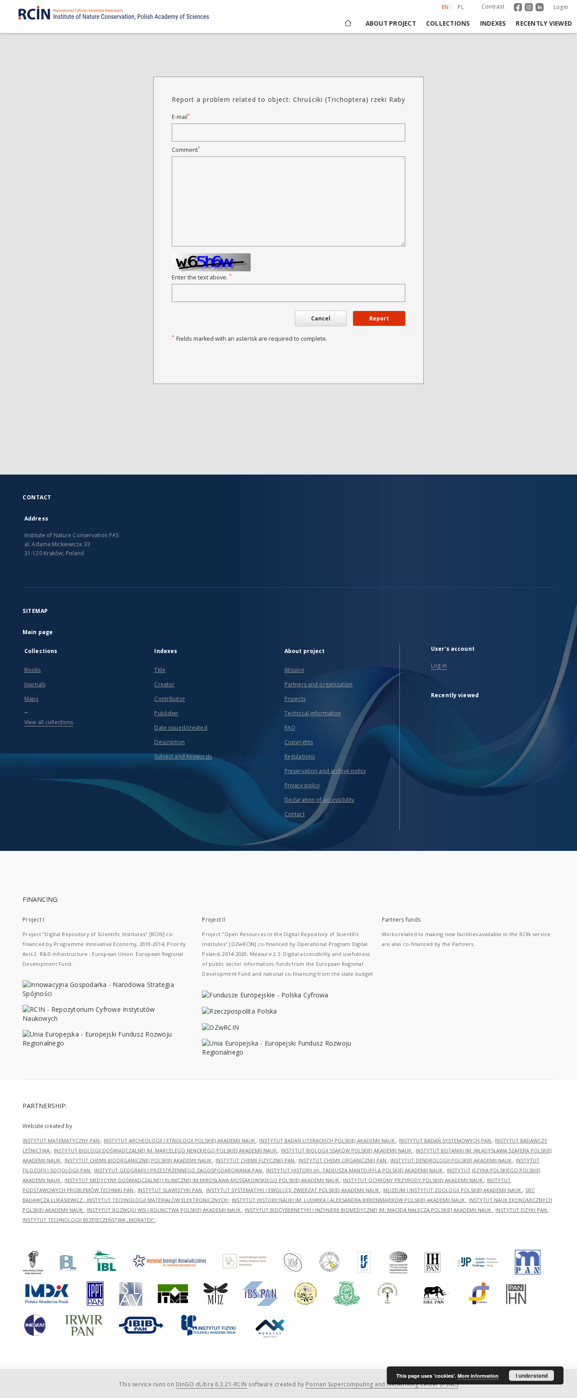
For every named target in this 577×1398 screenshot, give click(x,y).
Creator (164, 684)
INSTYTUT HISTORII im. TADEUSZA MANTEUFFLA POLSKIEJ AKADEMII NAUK (355, 1170)
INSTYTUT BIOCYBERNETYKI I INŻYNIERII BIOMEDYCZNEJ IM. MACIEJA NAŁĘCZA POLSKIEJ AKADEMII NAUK (369, 1209)
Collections (448, 23)
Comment (186, 150)
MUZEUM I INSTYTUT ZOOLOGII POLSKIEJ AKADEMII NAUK (452, 1190)
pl (461, 7)
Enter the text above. (201, 277)
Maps (31, 699)
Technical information (312, 713)
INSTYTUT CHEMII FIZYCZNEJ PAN (255, 1160)
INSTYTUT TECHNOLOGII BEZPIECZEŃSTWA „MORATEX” (89, 1219)
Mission (294, 670)
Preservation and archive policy (325, 771)
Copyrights (298, 742)
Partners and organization (318, 684)
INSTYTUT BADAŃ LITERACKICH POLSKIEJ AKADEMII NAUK (327, 1140)
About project (391, 23)
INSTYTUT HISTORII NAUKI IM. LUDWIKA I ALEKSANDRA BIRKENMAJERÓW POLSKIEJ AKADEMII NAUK (349, 1200)
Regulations (299, 756)
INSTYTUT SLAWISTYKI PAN (170, 1190)
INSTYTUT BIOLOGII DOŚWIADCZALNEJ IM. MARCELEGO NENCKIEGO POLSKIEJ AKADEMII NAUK (166, 1150)
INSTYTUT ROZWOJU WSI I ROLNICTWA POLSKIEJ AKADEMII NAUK (164, 1209)
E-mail (181, 117)
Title (159, 670)
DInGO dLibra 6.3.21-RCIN (211, 1384)
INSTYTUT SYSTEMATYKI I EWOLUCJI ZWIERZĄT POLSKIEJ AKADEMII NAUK (293, 1190)
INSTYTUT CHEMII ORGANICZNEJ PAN (343, 1160)
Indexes (493, 23)
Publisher (166, 713)
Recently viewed (544, 23)
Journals (35, 684)
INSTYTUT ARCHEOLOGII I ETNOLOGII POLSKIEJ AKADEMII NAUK (180, 1140)
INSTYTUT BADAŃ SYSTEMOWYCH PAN (445, 1140)
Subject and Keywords (182, 756)
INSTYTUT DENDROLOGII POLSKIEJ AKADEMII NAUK (451, 1160)
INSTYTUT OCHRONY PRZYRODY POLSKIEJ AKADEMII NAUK (413, 1180)
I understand (532, 1375)
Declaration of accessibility (319, 800)
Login (561, 7)
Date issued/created (180, 727)
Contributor (169, 699)
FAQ (289, 727)
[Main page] (347, 23)
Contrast (492, 6)
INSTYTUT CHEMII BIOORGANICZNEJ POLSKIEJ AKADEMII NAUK (138, 1160)
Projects (295, 699)
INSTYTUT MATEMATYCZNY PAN (62, 1140)
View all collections (48, 722)
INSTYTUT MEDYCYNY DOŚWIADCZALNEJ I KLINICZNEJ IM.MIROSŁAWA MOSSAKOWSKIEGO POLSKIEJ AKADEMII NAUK (202, 1180)
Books (32, 670)
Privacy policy (302, 785)
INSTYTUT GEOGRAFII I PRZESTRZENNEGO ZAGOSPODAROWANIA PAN (178, 1170)
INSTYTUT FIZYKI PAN (521, 1209)
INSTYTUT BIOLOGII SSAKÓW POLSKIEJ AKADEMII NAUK (347, 1150)
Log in (439, 665)
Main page (38, 632)
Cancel (320, 318)
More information (478, 1375)
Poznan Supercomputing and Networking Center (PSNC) (382, 1384)
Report (379, 318)
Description (169, 742)
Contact (294, 814)
